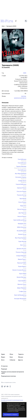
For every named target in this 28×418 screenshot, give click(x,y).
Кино (3, 26)
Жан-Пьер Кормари (20, 238)
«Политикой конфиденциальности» (16, 409)
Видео (3, 357)
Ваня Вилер (23, 198)
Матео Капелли (21, 209)
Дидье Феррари (21, 288)
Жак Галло (23, 245)
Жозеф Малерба (21, 230)
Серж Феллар (22, 241)
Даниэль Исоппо (21, 248)
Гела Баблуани (22, 159)
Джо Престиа (22, 213)
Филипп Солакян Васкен (19, 270)
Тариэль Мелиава (21, 166)
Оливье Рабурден (21, 255)
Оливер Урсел (22, 180)
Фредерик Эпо (22, 223)
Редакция (4, 369)
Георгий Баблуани (21, 184)
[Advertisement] (11, 9)
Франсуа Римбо (21, 263)
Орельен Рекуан (21, 187)
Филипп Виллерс (21, 277)
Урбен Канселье (21, 227)
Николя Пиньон (21, 216)
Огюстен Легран (21, 191)
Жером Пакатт (22, 259)
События (12, 360)
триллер (23, 96)
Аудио (3, 354)
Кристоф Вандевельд (20, 295)
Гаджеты (21, 354)
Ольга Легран (22, 202)
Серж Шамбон (22, 280)
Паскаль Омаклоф (21, 252)
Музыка (20, 357)
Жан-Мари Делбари (20, 173)
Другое (20, 360)
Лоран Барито (22, 266)
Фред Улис (23, 205)
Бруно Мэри (22, 273)
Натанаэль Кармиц (20, 177)
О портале (4, 366)
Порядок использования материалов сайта (12, 372)
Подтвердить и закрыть (10, 414)
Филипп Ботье (22, 234)
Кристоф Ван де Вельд (20, 220)
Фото (2, 360)
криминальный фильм (20, 98)
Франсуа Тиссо (22, 284)
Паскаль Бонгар (21, 195)
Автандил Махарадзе (20, 298)
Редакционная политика (8, 376)
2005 (24, 73)
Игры (11, 354)
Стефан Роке (22, 291)
